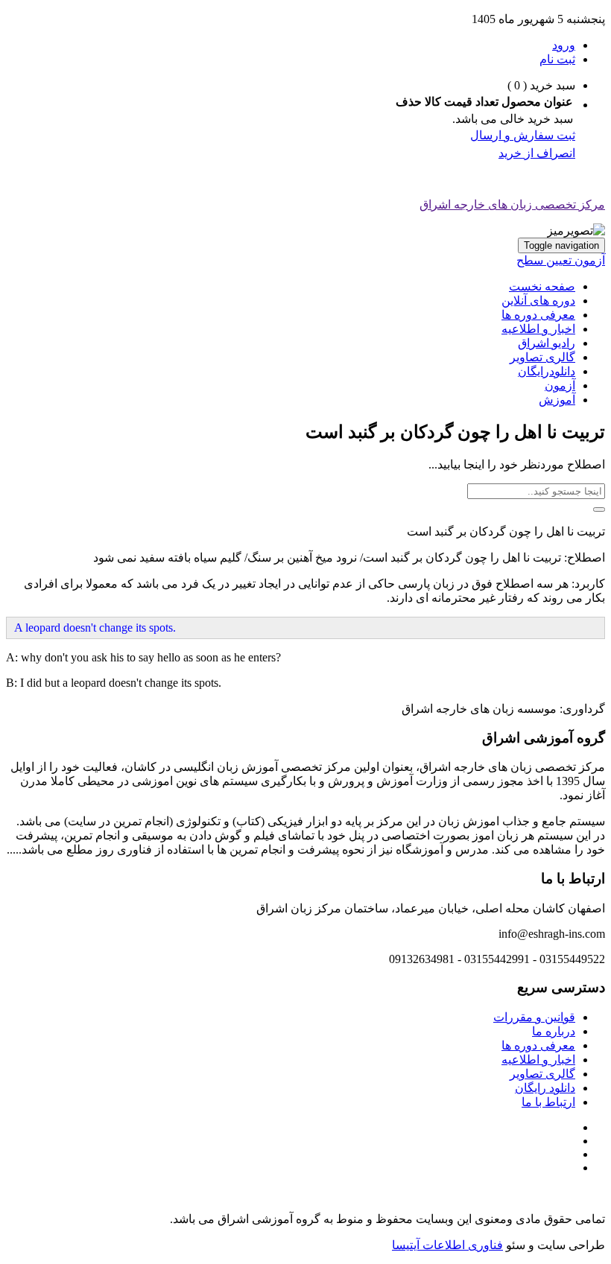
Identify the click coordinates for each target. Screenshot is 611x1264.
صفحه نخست (542, 286)
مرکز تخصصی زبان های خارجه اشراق (512, 204)
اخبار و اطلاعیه (538, 329)
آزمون (560, 385)
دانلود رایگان (545, 1088)
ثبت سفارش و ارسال (522, 135)
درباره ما (553, 1031)
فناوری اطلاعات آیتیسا (447, 1245)
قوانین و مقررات (534, 1017)
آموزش (557, 399)
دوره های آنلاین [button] (538, 300)
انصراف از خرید (536, 153)
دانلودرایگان (546, 371)
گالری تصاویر (542, 357)
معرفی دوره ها (538, 314)
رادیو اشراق (546, 343)
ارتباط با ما (548, 1102)
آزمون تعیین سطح (560, 260)
